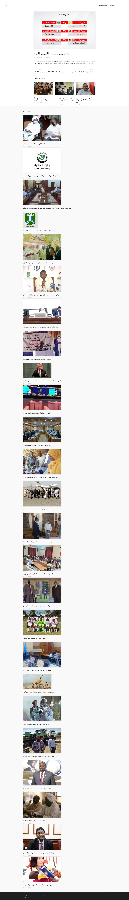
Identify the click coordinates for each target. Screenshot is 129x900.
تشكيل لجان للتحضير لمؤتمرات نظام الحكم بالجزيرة (37, 670)
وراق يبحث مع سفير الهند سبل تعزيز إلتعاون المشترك (37, 542)
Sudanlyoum (36, 895)
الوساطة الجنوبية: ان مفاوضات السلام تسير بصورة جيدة (38, 788)
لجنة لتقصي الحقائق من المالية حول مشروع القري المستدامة (39, 176)
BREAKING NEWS (103, 5)
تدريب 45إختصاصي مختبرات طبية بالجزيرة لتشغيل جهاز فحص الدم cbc (64, 100)
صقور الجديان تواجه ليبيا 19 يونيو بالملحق (34, 638)
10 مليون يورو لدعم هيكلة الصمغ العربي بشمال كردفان (38, 885)
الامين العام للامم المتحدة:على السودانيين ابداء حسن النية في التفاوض (42, 381)
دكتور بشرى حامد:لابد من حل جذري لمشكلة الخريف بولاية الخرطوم (84, 100)
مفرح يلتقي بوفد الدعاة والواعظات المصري (83, 71)
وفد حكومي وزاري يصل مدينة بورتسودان (34, 509)
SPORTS (112, 5)
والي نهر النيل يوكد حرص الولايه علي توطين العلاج (36, 724)
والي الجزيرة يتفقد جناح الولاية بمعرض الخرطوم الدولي (38, 263)
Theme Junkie (40, 897)
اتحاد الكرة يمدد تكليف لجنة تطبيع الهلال (34, 144)
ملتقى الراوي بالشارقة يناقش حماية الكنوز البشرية (37, 413)
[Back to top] (127, 898)
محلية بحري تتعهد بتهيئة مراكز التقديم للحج (34, 820)
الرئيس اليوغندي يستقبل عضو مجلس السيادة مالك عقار (38, 606)
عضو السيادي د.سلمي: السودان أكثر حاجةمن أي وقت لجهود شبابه (41, 327)
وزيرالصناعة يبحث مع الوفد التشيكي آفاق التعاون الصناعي (39, 853)
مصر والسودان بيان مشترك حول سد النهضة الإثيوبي (37, 445)
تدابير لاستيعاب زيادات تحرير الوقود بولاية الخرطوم (37, 230)
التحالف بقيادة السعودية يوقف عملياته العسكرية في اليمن (38, 692)
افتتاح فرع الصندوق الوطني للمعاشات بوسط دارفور (37, 359)
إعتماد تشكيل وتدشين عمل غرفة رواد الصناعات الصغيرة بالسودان (41, 477)
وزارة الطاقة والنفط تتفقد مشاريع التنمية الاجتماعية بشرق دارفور (41, 756)
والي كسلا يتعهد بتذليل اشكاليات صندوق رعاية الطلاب (48, 71)
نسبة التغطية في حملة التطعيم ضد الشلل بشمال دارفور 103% (40, 574)
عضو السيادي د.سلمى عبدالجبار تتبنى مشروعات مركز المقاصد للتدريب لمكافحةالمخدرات (47, 208)
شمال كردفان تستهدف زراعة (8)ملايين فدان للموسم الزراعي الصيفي (42, 295)
